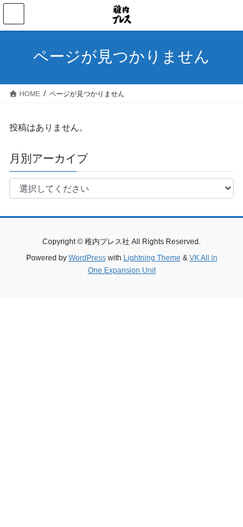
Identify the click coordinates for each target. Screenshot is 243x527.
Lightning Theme (152, 258)
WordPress (87, 258)
